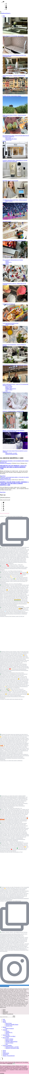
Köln (6, 1044)
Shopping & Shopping (5, 463)
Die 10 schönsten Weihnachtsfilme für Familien (13, 259)
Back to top (3, 1007)
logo (4, 1019)
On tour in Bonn (9, 1042)
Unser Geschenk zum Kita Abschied (10, 323)
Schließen (2, 1073)
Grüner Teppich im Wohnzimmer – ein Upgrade (13, 36)
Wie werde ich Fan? (7, 221)
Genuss (7, 1033)
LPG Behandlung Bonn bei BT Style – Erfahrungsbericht (15, 199)
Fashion (7, 1031)
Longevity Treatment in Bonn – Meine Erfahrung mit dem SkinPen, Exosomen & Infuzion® (15, 161)
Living (4, 1020)
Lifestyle (5, 1029)
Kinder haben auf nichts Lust (9, 303)
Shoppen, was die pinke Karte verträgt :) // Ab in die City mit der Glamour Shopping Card (14, 483)
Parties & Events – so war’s (12, 1046)
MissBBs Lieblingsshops (11, 1041)
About (4, 1010)
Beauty (4, 1027)
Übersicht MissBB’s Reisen (11, 1024)
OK (14, 1063)
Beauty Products (9, 1028)
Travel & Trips (8, 1026)
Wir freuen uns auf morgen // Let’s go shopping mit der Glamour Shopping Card (13, 467)
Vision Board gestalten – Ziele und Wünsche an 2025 (14, 240)
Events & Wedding (7, 1045)
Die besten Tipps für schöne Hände (10, 180)
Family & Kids (6, 1035)
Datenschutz (5, 1011)
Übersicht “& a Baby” (10, 1036)
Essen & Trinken (9, 1039)
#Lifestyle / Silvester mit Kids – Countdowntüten (13, 411)
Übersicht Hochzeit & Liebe (12, 1048)
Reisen (4, 1022)
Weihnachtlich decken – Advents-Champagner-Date (14, 75)
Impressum (5, 1012)
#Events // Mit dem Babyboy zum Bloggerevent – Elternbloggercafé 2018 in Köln (14, 431)
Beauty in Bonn (9, 1040)
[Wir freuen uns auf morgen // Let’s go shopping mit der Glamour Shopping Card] (14, 462)
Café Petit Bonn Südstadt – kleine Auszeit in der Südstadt (15, 365)
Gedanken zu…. (9, 1032)
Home (4, 1009)
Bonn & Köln (6, 1037)
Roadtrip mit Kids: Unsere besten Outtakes (12, 95)
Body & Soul (8, 1023)
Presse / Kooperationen (8, 1013)
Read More (2, 476)
